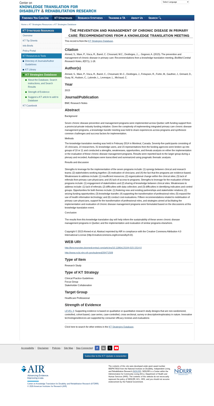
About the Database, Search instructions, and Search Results (42, 83)
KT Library (30, 69)
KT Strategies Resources (40, 24)
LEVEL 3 (69, 311)
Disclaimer (43, 348)
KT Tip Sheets (30, 40)
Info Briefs (28, 45)
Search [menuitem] (153, 17)
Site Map (68, 348)
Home (24, 24)
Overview (27, 35)
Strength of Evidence (38, 92)
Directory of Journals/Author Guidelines (39, 63)
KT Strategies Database (65, 24)
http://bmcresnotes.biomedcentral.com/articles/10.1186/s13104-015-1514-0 (103, 248)
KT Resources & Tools (34, 56)
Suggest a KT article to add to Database (43, 99)
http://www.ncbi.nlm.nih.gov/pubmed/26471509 (89, 252)
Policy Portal (29, 51)
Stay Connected (84, 348)
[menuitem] (36, 18)
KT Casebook (30, 105)
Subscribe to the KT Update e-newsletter (106, 356)
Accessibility (27, 348)
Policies (56, 348)
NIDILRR (137, 371)
